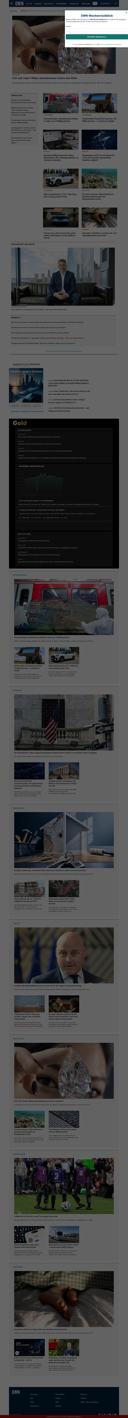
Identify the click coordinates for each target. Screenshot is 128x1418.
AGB (98, 44)
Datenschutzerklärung (85, 44)
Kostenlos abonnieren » (96, 37)
